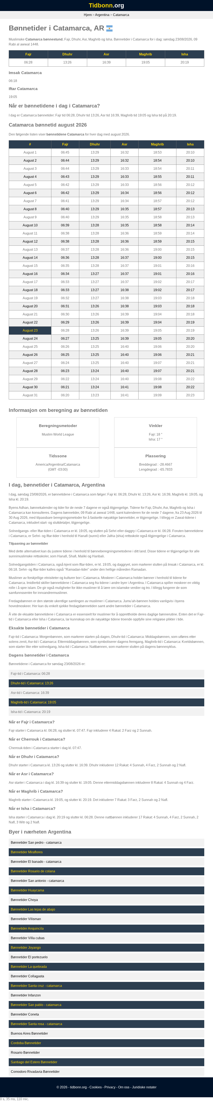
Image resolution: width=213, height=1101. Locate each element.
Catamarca (121, 15)
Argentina (102, 15)
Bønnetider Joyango (26, 947)
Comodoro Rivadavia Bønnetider (35, 1071)
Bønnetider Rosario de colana (33, 871)
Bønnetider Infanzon (26, 995)
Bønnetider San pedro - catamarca (36, 842)
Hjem (88, 15)
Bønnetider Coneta (25, 1014)
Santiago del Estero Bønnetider (34, 1062)
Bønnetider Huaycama (27, 890)
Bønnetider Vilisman (26, 919)
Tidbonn (101, 5)
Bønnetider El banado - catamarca (36, 861)
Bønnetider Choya (24, 900)
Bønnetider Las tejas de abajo (33, 909)
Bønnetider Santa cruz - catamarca (36, 985)
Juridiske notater (144, 1087)
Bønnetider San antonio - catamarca (37, 881)
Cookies (95, 1087)
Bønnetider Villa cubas (28, 938)
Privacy (109, 1087)
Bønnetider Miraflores (27, 852)
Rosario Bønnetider (25, 1052)
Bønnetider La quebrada (29, 966)
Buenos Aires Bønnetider (29, 1033)
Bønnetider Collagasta (27, 976)
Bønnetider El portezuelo (29, 957)
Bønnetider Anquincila (27, 928)
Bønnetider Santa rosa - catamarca (36, 1024)
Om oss (123, 1087)
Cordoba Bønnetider (26, 1043)
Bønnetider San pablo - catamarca (36, 1005)
